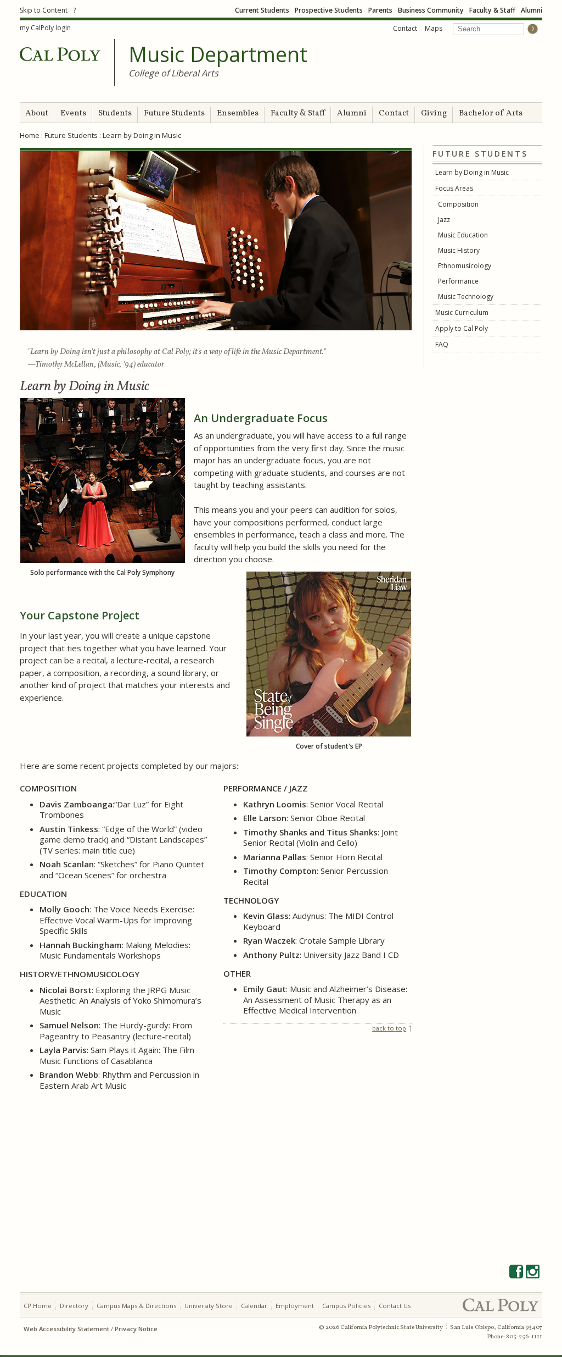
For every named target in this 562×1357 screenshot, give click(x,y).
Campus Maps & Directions (136, 1305)
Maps (433, 28)
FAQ (441, 344)
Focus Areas (454, 188)
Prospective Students (329, 10)
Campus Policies (346, 1305)
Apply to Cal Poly (461, 328)
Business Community (431, 10)
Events (73, 113)
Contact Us (395, 1305)
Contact (405, 28)
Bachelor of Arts (490, 113)
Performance (458, 281)
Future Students (174, 113)
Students (115, 113)
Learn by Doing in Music (472, 172)
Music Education (464, 235)
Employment (295, 1305)
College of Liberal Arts (173, 73)
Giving (434, 113)
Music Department (217, 54)
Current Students (262, 10)
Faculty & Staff (492, 10)
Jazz (444, 219)
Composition (459, 204)
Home (30, 135)
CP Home (38, 1305)
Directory (74, 1305)
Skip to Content (44, 10)
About (36, 113)
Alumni (531, 10)
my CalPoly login (45, 27)
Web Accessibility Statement (66, 1329)
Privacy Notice (136, 1329)
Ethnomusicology (464, 265)
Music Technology (465, 296)
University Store (208, 1305)
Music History (459, 250)
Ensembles (237, 113)
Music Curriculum (461, 312)
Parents (380, 10)
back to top (389, 1028)
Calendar (254, 1305)
